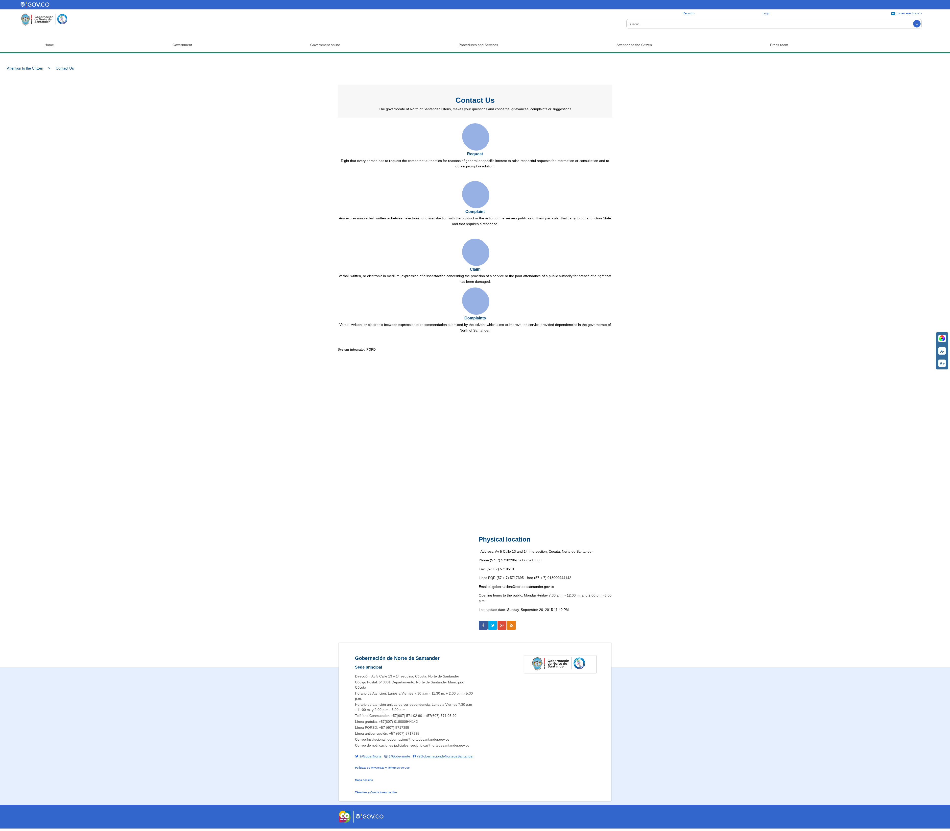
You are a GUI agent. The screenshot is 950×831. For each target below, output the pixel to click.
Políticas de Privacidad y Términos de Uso (382, 767)
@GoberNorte (369, 756)
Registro (688, 13)
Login (766, 13)
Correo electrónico (909, 13)
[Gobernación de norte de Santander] (44, 19)
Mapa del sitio (364, 780)
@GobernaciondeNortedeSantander (445, 756)
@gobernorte (399, 756)
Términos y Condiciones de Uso (376, 792)
